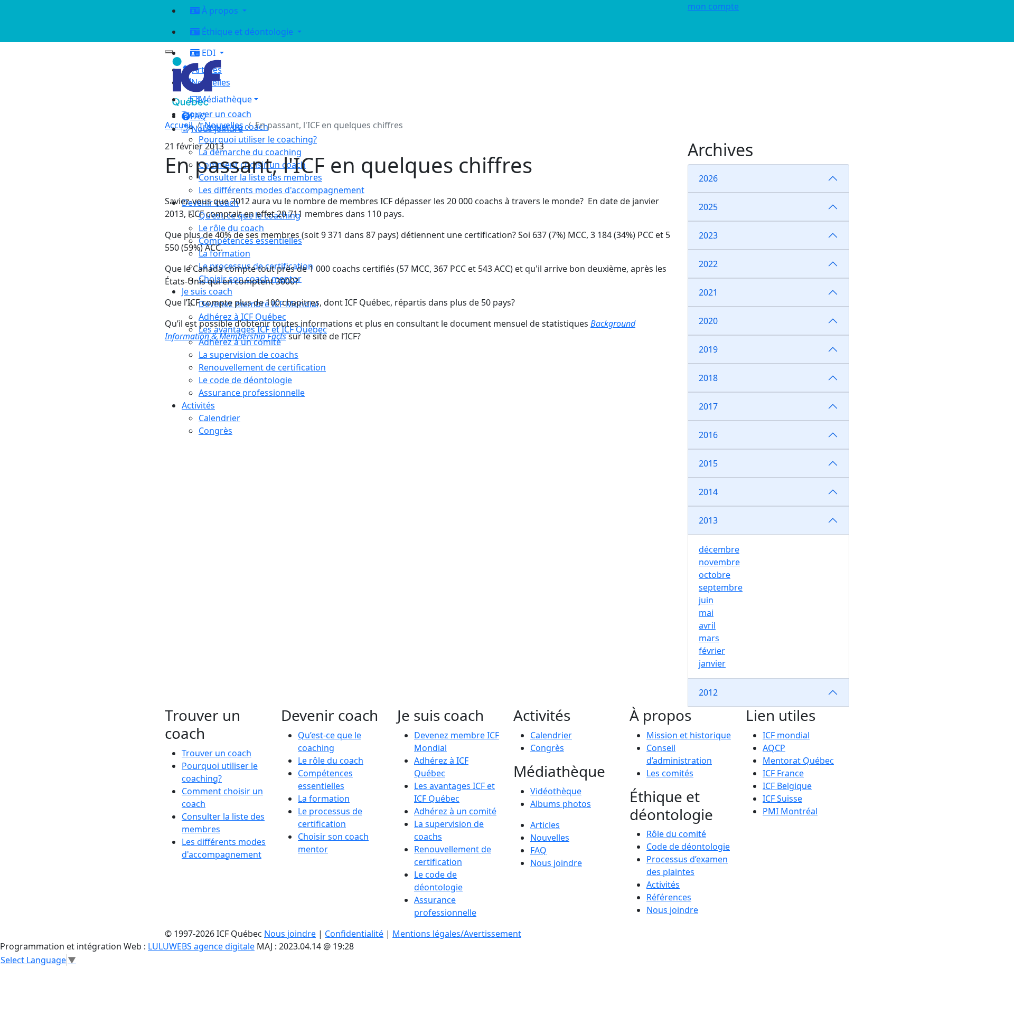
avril (707, 625)
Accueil (179, 125)
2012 (708, 692)
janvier (712, 663)
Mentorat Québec (798, 760)
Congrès (547, 748)
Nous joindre (556, 863)
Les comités (669, 773)
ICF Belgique (787, 786)
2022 (708, 264)
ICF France (783, 773)
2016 (708, 435)
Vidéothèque (555, 791)
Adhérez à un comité (455, 811)
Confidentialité (354, 933)
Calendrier (551, 735)
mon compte (713, 6)
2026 (708, 178)
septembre (721, 587)
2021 (708, 292)
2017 (708, 406)
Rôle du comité (676, 834)
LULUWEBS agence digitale (201, 946)
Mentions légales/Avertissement (456, 933)
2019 (708, 349)
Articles (545, 825)
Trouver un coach (216, 114)
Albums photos (560, 804)
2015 (708, 463)
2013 (708, 520)
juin (706, 600)
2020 (708, 321)
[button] (428, 99)
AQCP (774, 748)
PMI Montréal (790, 811)
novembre (719, 562)
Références (668, 897)
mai (706, 613)
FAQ (538, 850)
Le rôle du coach (330, 760)
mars (709, 638)
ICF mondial (786, 735)
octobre (714, 575)
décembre (719, 549)
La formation (324, 798)
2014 (708, 492)
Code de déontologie (688, 846)
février (712, 651)
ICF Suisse (782, 798)
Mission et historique (688, 735)
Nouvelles (223, 125)
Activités (663, 884)
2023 (708, 235)
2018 (708, 378)
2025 (708, 207)
